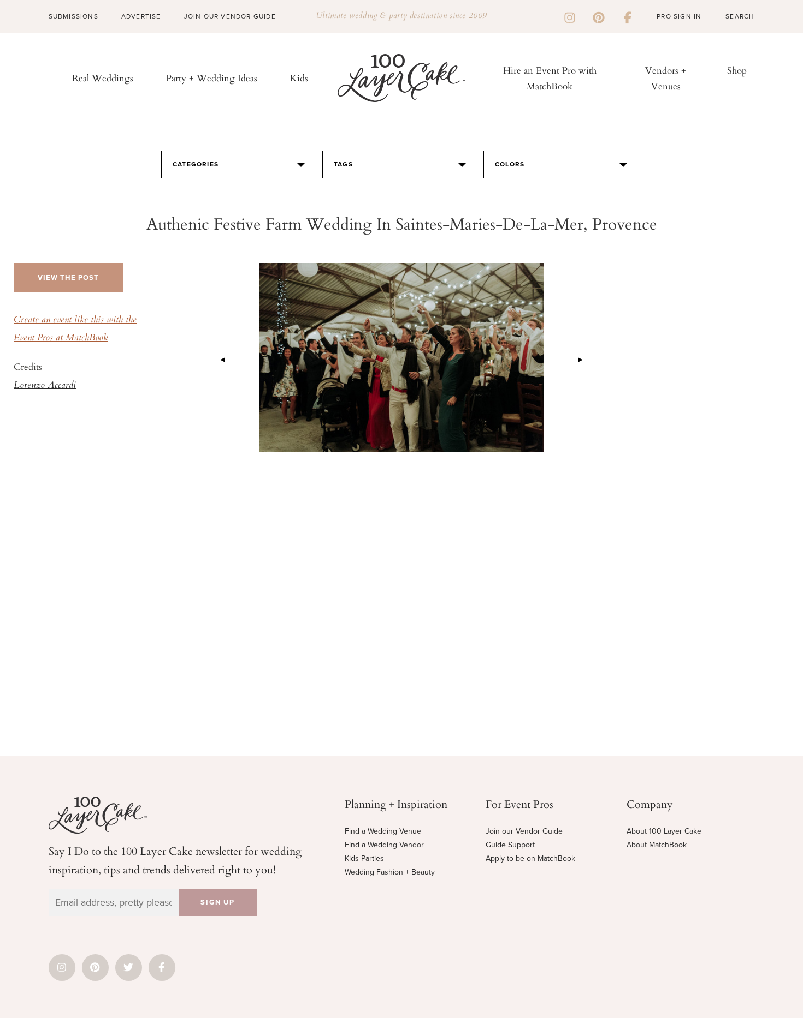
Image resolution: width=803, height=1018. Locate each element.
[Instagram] (570, 16)
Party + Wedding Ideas (211, 78)
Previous (226, 358)
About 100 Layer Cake (664, 831)
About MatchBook (657, 844)
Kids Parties (364, 858)
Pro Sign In (679, 16)
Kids (299, 78)
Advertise (141, 16)
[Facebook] (628, 16)
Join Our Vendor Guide (230, 16)
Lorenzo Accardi (45, 385)
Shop (737, 70)
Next (577, 358)
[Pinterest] (599, 16)
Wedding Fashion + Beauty (390, 872)
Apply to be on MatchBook (530, 858)
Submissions (73, 16)
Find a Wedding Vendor (384, 844)
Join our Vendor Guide (524, 831)
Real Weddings (102, 78)
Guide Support (510, 844)
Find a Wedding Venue (383, 831)
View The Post (68, 277)
